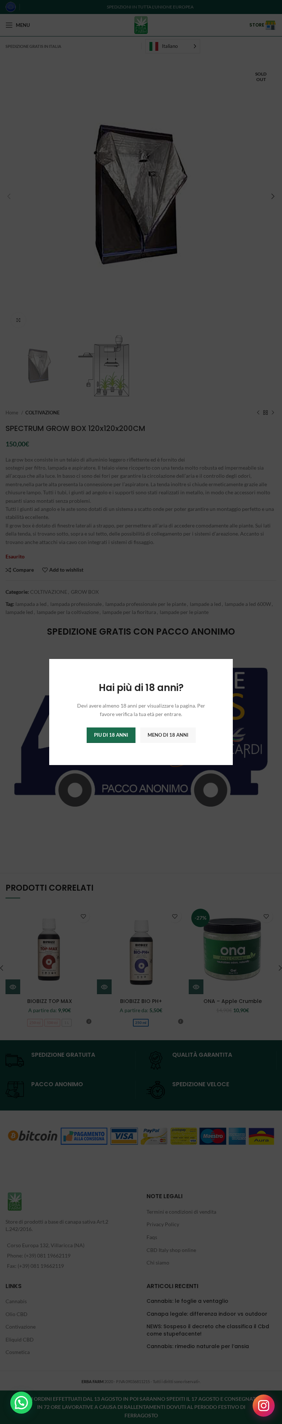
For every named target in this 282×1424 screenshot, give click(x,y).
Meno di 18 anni (168, 735)
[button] (21, 1403)
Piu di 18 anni (111, 735)
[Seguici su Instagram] (264, 1406)
